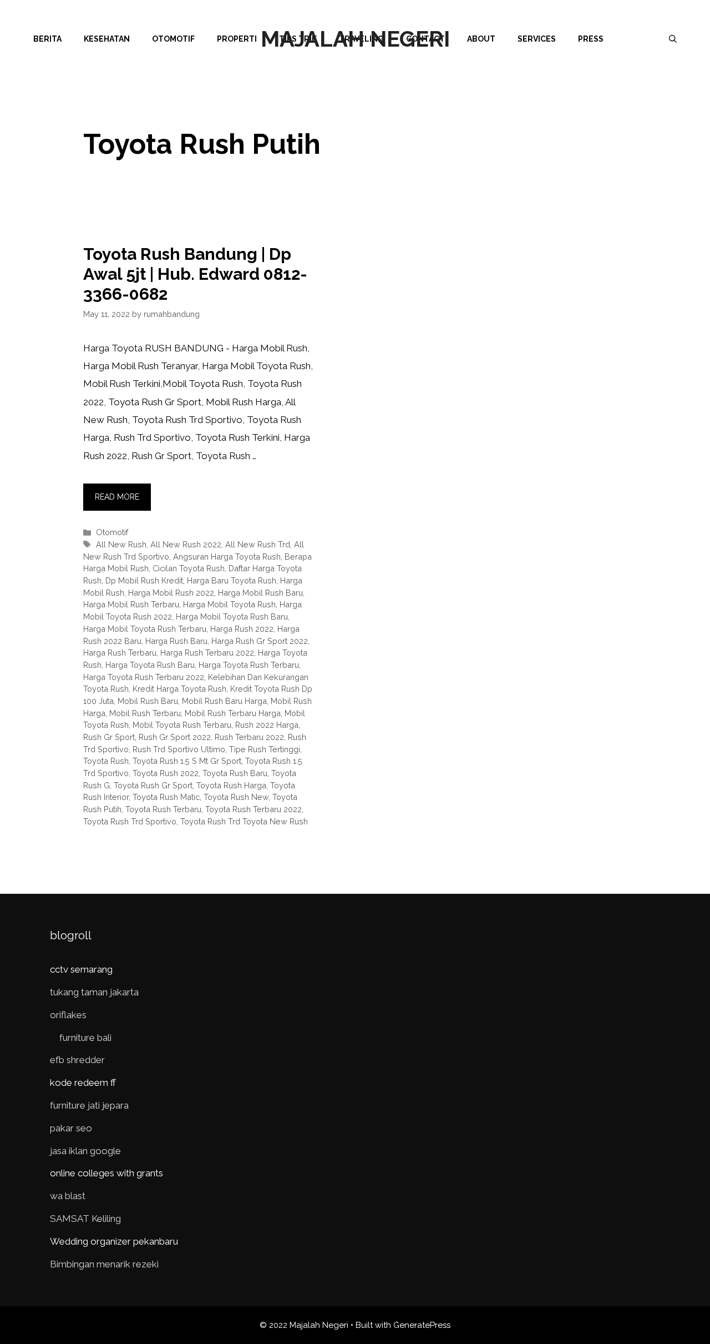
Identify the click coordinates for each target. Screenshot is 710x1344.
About (481, 38)
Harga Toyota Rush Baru (150, 665)
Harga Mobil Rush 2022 (171, 592)
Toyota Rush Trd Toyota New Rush (244, 821)
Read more (117, 496)
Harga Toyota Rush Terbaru (249, 665)
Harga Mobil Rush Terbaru (131, 604)
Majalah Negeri (355, 39)
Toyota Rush (106, 761)
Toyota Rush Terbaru (163, 809)
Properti (237, 38)
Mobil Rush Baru (148, 701)
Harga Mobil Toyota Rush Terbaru (144, 628)
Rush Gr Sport (109, 737)
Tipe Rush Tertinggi (264, 749)
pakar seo (71, 1128)
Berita (47, 38)
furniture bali (85, 1037)
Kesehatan (107, 38)
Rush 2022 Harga (266, 724)
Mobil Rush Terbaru (145, 713)
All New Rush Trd (257, 544)
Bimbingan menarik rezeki (104, 1264)
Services (537, 38)
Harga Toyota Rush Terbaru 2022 (143, 677)
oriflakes (68, 1014)
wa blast (67, 1195)
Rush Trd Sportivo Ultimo (179, 749)
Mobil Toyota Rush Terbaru (182, 724)
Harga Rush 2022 (241, 628)
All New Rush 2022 (185, 544)
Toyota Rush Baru (234, 773)
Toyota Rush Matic (166, 797)
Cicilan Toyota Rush (189, 568)
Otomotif (173, 38)
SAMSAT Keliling (85, 1218)
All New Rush (121, 544)
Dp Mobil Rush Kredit (144, 580)
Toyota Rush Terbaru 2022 (253, 809)
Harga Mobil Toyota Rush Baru (232, 616)
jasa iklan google (85, 1150)
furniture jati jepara (89, 1105)
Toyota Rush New (236, 797)
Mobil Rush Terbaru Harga (233, 713)
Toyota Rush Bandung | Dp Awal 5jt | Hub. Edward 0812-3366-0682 (195, 274)
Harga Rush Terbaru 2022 (207, 652)
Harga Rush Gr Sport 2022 (259, 641)
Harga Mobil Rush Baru (260, 592)
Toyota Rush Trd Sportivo (129, 821)
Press (591, 38)
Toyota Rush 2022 (166, 773)
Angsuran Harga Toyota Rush (227, 556)
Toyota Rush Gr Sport (153, 785)
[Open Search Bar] (673, 39)
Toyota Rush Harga (231, 785)
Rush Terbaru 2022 (249, 737)
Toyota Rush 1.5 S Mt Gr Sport (187, 761)
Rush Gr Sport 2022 (175, 737)
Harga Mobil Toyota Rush (229, 604)
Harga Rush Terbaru (119, 652)
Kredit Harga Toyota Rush (179, 688)
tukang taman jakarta (94, 992)
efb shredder (77, 1059)
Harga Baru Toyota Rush (231, 580)
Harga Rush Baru (176, 641)
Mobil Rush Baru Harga (224, 701)
